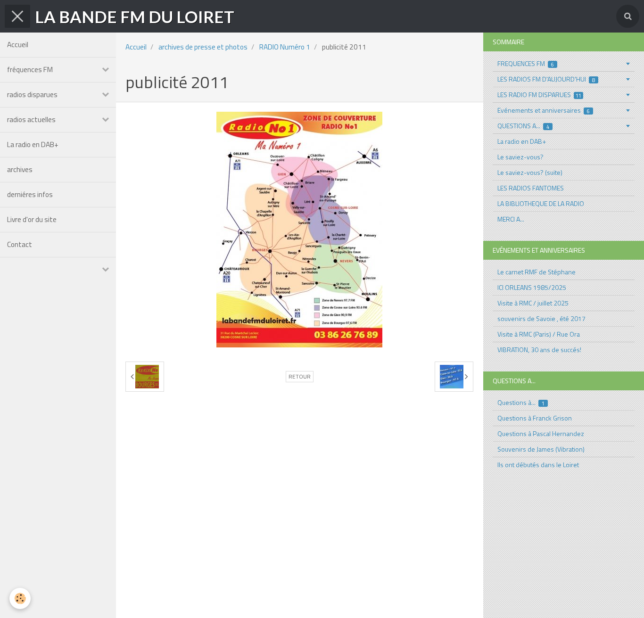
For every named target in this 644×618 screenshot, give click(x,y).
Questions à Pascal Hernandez (540, 433)
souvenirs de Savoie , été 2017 (541, 318)
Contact (19, 244)
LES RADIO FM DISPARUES (539, 94)
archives (20, 169)
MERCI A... (510, 219)
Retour (300, 376)
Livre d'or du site (32, 219)
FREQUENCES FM (525, 63)
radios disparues (32, 94)
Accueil (17, 44)
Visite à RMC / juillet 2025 (533, 303)
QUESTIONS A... (523, 126)
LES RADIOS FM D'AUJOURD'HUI (546, 79)
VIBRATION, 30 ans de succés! (539, 349)
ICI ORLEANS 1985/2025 (531, 287)
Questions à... (521, 402)
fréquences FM (30, 69)
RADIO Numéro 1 (284, 46)
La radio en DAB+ (32, 144)
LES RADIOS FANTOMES (530, 188)
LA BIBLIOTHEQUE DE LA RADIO (540, 203)
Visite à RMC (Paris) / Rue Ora (538, 334)
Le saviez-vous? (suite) (529, 172)
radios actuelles (31, 119)
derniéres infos (30, 194)
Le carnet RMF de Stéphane (536, 272)
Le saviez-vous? (520, 157)
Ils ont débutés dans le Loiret (538, 465)
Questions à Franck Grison (534, 418)
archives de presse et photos (203, 46)
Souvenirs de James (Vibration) (541, 449)
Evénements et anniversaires (543, 110)
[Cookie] (20, 598)
